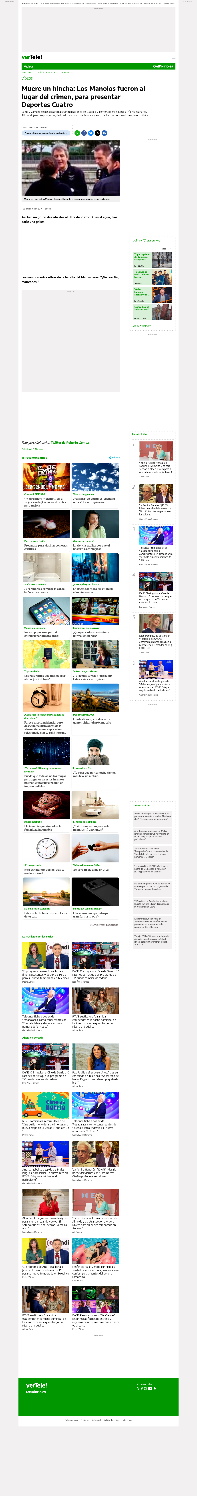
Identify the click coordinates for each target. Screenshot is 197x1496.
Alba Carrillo (45, 3)
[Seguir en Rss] (155, 1388)
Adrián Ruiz (77, 1030)
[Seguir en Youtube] (150, 1388)
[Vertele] (36, 1385)
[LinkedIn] (104, 133)
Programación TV (78, 3)
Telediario (146, 3)
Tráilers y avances (47, 72)
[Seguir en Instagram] (145, 1388)
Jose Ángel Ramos (80, 981)
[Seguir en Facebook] (142, 1388)
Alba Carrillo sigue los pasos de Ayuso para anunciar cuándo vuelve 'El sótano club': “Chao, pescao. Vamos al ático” (45, 1223)
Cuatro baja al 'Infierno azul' (141, 308)
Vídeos (29, 66)
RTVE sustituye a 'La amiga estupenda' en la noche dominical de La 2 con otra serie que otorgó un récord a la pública (94, 1021)
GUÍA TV (146, 240)
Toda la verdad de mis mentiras (108, 3)
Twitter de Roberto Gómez (70, 442)
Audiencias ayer (90, 3)
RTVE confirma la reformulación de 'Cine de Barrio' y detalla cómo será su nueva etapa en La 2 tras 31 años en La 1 (45, 1126)
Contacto (84, 1420)
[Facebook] (84, 133)
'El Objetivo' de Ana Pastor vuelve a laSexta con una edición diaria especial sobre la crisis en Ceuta (151, 904)
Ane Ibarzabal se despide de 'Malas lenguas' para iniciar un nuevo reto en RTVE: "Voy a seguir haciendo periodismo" (155, 686)
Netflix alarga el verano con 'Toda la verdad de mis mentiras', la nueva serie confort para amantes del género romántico (95, 1272)
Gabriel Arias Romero (32, 1030)
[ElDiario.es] (163, 66)
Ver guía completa (142, 326)
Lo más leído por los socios (38, 936)
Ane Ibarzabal (55, 3)
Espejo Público (156, 3)
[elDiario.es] (36, 1392)
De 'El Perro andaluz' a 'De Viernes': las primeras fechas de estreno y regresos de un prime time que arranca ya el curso (95, 1320)
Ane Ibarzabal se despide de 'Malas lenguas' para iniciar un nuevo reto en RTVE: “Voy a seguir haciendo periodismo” (45, 1174)
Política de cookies (111, 1420)
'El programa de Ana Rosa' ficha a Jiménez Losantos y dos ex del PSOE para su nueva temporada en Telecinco (45, 974)
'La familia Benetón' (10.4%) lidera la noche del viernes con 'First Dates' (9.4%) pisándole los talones (94, 1173)
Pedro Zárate (28, 981)
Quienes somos (71, 1420)
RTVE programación (135, 3)
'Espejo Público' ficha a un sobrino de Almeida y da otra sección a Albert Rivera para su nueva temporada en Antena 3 (94, 1223)
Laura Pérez (77, 1280)
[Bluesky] (91, 133)
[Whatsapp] (77, 133)
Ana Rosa (123, 3)
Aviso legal (96, 1420)
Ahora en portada (32, 1037)
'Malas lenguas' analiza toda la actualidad (142, 292)
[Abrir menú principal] (173, 57)
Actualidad (27, 72)
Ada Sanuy (77, 1232)
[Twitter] (97, 133)
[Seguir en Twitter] (138, 1388)
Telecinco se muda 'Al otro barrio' (141, 274)
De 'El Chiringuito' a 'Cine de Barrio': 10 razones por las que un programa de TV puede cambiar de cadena (95, 974)
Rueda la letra (65, 3)
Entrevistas (67, 72)
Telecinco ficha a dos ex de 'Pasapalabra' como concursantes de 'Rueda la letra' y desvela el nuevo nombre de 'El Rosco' (44, 1021)
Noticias (38, 449)
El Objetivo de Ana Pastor (171, 3)
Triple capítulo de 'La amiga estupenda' (141, 257)
